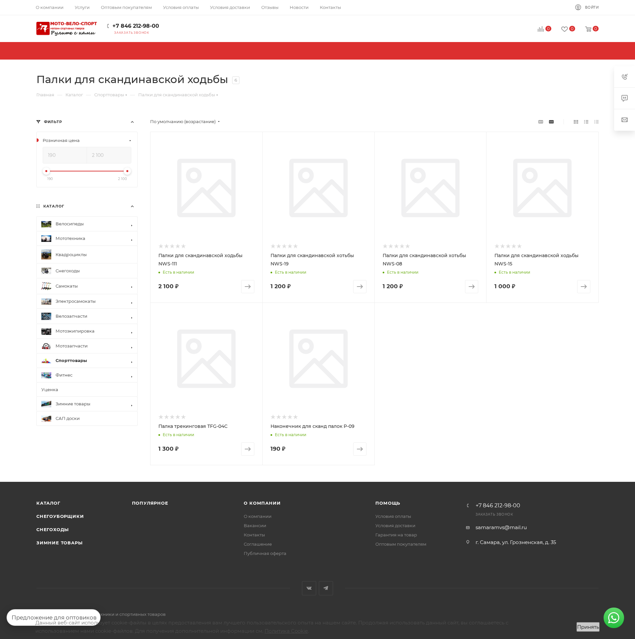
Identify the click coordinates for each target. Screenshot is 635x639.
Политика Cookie (286, 631)
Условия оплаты (393, 516)
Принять (588, 627)
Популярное (150, 503)
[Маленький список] (540, 121)
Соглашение (258, 544)
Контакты (254, 534)
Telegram (326, 588)
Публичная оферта (265, 553)
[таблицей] (596, 121)
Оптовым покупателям (400, 544)
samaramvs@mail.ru (501, 527)
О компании (262, 503)
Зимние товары (59, 542)
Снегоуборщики (60, 516)
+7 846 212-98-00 (135, 26)
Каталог (48, 503)
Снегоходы (52, 529)
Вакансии (255, 525)
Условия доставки (395, 525)
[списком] (586, 121)
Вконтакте (309, 588)
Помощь (387, 503)
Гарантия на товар (396, 534)
